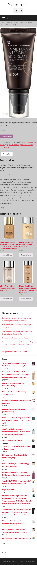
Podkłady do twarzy (12, 22)
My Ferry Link (18, 4)
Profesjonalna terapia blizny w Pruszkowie (17, 338)
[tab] (7, 154)
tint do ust (6, 147)
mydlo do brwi (14, 145)
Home (2, 22)
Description (7, 154)
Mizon (24, 142)
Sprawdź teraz (7, 136)
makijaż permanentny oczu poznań (14, 352)
